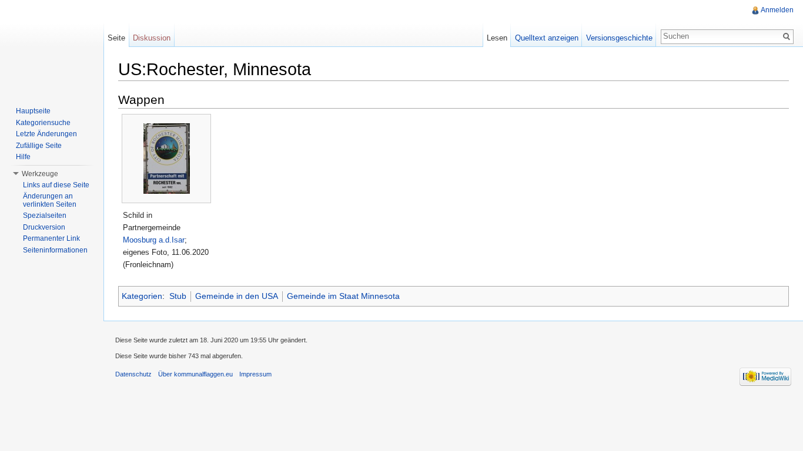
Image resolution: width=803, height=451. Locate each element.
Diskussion (151, 37)
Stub (177, 296)
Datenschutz (133, 374)
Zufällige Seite (39, 146)
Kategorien (142, 296)
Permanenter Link (51, 238)
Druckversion (44, 227)
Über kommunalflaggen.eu (195, 374)
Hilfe (23, 157)
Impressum (255, 374)
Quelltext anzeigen (546, 37)
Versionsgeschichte (619, 37)
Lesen (497, 37)
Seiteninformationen (55, 250)
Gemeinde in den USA (236, 296)
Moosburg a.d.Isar (154, 239)
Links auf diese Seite (56, 185)
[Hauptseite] (52, 47)
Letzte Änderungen (46, 134)
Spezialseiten (44, 215)
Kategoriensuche (43, 123)
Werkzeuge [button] (40, 174)
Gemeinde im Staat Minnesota (343, 296)
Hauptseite (33, 111)
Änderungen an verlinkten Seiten (49, 200)
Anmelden (777, 10)
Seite (116, 37)
